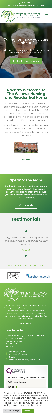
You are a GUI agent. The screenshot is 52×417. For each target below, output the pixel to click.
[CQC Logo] (15, 373)
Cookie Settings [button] (12, 411)
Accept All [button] (28, 411)
